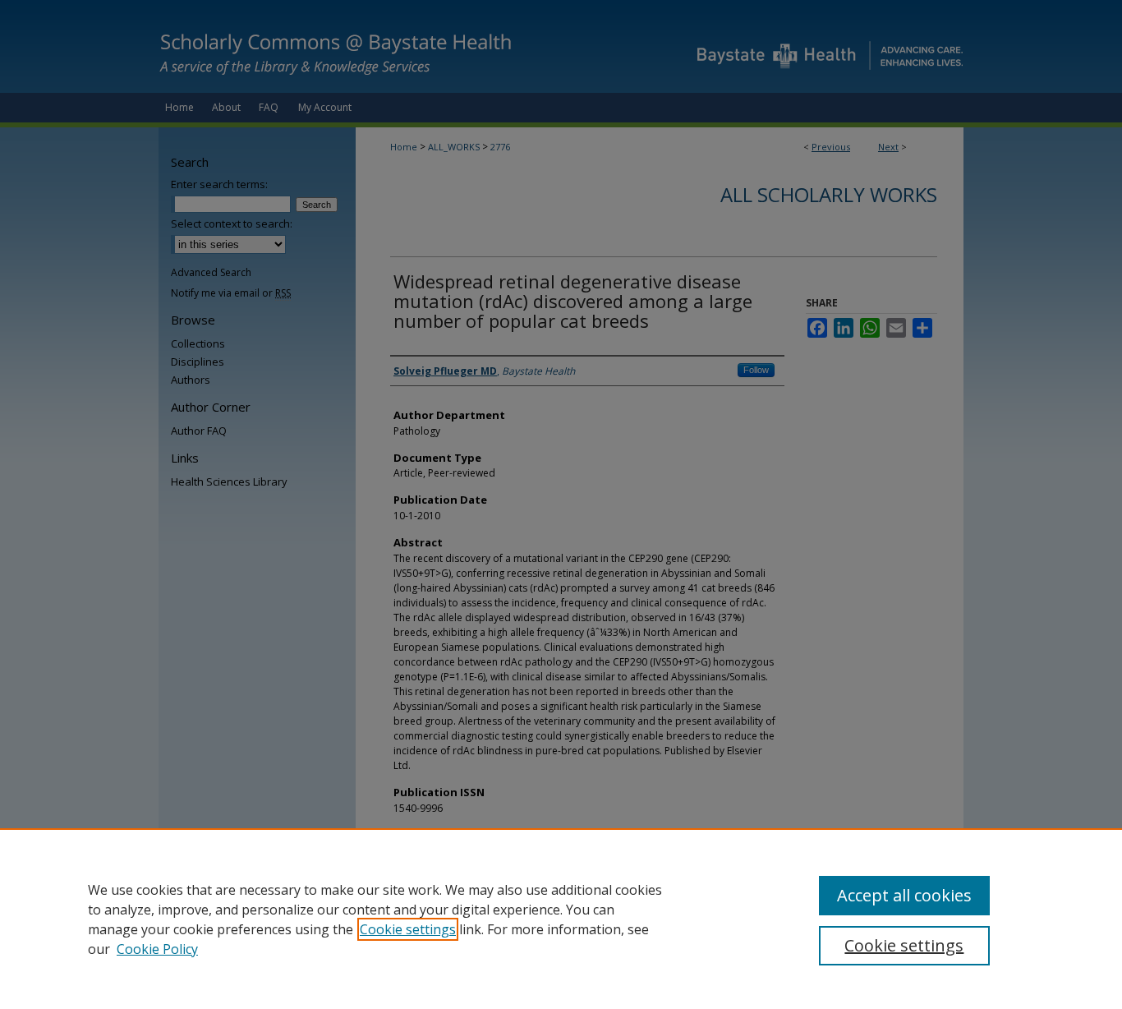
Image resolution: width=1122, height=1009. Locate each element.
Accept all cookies (904, 895)
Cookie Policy (157, 949)
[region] (561, 918)
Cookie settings (408, 929)
